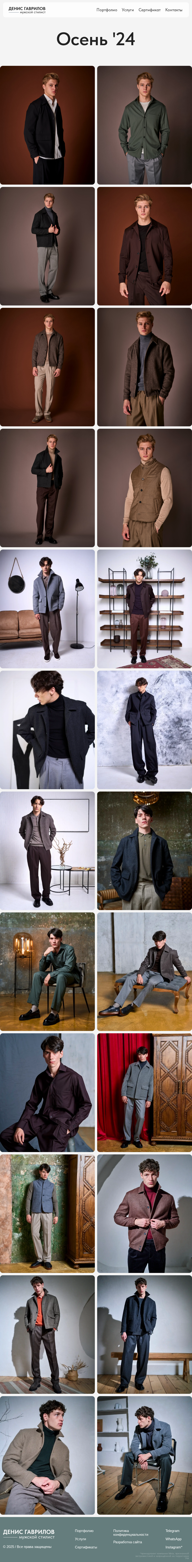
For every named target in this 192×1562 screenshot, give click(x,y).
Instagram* (174, 1547)
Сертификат (150, 9)
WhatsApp (173, 1539)
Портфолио (106, 9)
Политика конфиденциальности (130, 1532)
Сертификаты (86, 1547)
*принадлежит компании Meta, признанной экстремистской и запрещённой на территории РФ (162, 1556)
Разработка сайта (127, 1542)
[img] (27, 10)
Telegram (173, 1531)
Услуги (128, 9)
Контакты (173, 9)
